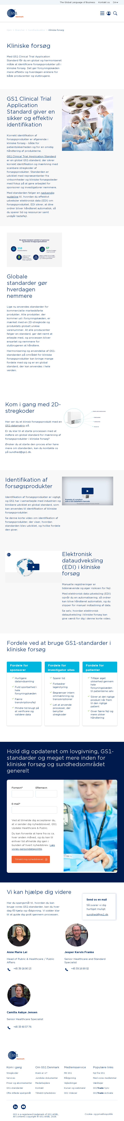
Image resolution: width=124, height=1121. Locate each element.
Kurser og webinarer (75, 1088)
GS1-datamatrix (15, 425)
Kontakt (39, 1088)
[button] (115, 2)
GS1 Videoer (70, 1093)
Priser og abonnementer (19, 1083)
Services (10, 1078)
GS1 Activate (103, 1093)
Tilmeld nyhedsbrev (45, 1093)
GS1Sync (101, 1088)
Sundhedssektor (36, 30)
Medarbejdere (42, 1083)
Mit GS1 (68, 1073)
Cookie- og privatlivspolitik (99, 1114)
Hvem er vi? (41, 1073)
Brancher (20, 30)
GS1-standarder (14, 1088)
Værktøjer (98, 1083)
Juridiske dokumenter (46, 1078)
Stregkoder (12, 1073)
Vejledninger (70, 1083)
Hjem (9, 30)
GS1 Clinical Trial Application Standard (31, 156)
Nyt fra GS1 (99, 1073)
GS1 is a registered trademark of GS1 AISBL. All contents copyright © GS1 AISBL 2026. (36, 1115)
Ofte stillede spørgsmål (18, 1093)
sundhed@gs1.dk (97, 914)
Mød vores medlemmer (105, 1078)
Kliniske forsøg (56, 30)
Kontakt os (104, 2)
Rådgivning (70, 1078)
